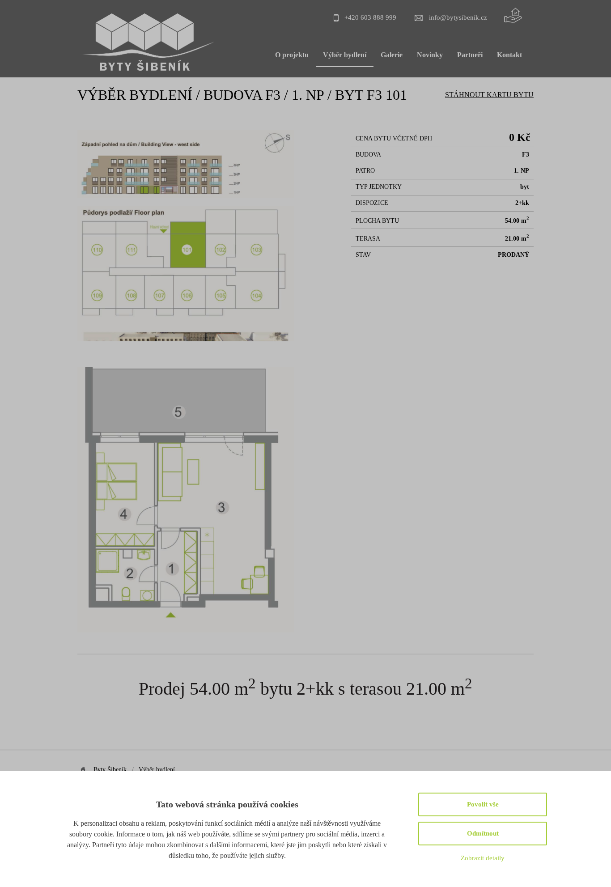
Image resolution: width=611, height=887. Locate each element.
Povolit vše (483, 804)
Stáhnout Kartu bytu (489, 94)
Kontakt (509, 55)
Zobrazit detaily (483, 858)
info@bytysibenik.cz (458, 17)
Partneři (470, 55)
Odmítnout (483, 833)
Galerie (392, 55)
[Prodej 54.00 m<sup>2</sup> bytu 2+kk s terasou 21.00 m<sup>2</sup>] (185, 195)
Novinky (430, 55)
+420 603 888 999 (370, 17)
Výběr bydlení (344, 55)
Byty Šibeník (110, 769)
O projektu (292, 55)
